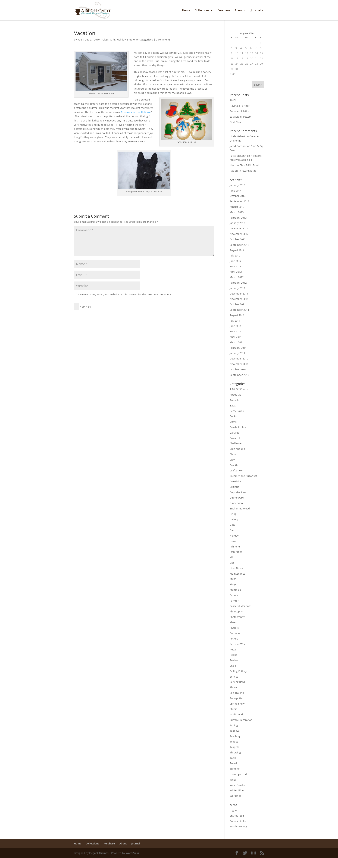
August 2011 (237, 315)
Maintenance (237, 573)
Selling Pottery (238, 671)
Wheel (233, 779)
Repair (233, 649)
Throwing (235, 752)
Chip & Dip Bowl (249, 165)
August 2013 (237, 206)
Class (105, 39)
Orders (234, 595)
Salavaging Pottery (240, 116)
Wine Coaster (237, 785)
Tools (233, 758)
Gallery (234, 519)
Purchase (223, 10)
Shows (233, 687)
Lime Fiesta (236, 568)
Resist (233, 654)
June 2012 (235, 261)
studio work (236, 714)
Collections (202, 10)
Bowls (233, 421)
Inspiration (236, 551)
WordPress (132, 853)
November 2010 (239, 364)
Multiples (235, 589)
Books (233, 416)
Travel (233, 763)
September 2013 (239, 201)
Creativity (235, 481)
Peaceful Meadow (240, 606)
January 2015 (237, 185)
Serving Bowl (237, 682)
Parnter (234, 600)
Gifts (112, 39)
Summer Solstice (239, 111)
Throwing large (247, 170)
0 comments (163, 39)
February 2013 (238, 217)
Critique (234, 487)
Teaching (235, 736)
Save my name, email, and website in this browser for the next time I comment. (125, 294)
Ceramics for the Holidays (136, 112)
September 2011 (239, 309)
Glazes (233, 530)
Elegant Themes (98, 853)
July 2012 (235, 255)
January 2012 (237, 288)
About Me (235, 394)
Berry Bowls (237, 411)
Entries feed (237, 815)
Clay (232, 459)
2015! (233, 100)
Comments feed (239, 821)
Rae (79, 39)
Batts (233, 405)
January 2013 (237, 223)
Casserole (235, 438)
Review (234, 660)
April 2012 (236, 271)
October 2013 (238, 196)
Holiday (121, 39)
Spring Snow (237, 703)
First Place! (236, 122)
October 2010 (238, 369)
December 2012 (239, 228)
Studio (131, 39)
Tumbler (235, 768)
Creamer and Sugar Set (243, 476)
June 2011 (235, 326)
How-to (234, 541)
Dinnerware (237, 497)
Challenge (236, 443)
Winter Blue (237, 790)
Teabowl (235, 730)
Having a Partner (239, 105)
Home (186, 10)
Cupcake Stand (238, 492)
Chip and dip (237, 448)
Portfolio (235, 633)
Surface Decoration (241, 720)
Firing (233, 514)
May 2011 (235, 331)
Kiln (232, 557)
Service (234, 676)
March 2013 (237, 212)
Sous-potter (236, 698)
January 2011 (237, 353)
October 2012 (238, 239)
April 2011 (236, 337)
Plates (233, 622)
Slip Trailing (237, 692)
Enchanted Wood (240, 508)
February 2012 (238, 282)
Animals (234, 400)
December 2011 (239, 293)
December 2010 (239, 358)
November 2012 (239, 234)
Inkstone (235, 546)
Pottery (234, 638)
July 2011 (235, 320)
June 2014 (235, 190)
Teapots (234, 747)
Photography (237, 617)
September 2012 (239, 244)
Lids (232, 562)
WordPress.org (238, 826)
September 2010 (239, 375)
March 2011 (237, 342)
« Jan (232, 73)
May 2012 (235, 266)
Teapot (234, 741)
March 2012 (237, 277)
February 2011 (238, 347)
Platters (234, 627)
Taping (234, 725)
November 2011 (239, 298)
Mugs (233, 579)
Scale (233, 665)
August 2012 (237, 250)
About (238, 10)
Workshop (236, 795)
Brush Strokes (238, 427)
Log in (233, 810)
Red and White (238, 644)
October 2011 (238, 304)
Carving (234, 432)
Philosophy (236, 611)
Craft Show (236, 470)
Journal (256, 10)
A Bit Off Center (239, 389)
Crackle (234, 465)
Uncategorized (144, 39)
